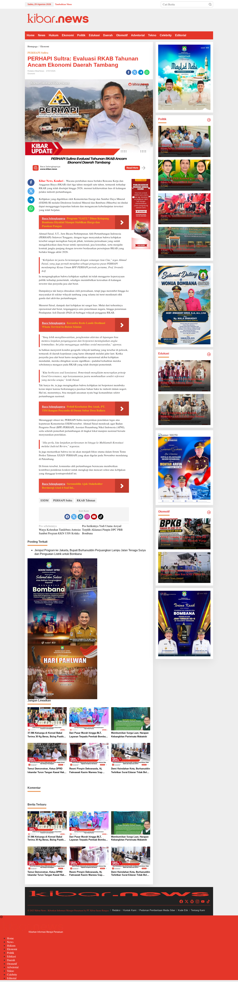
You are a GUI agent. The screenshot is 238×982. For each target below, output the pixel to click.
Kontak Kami (129, 910)
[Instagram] (87, 516)
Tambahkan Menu (63, 4)
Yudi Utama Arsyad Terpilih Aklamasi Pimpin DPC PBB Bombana (102, 529)
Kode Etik (183, 910)
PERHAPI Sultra (38, 53)
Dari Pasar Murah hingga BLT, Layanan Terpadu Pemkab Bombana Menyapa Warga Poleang (88, 735)
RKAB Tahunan (86, 500)
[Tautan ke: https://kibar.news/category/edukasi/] (209, 354)
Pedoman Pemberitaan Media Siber (157, 910)
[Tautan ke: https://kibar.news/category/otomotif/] (209, 512)
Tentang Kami (198, 910)
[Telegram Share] (140, 72)
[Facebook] (67, 516)
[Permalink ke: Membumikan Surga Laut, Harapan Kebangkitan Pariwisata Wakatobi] (130, 718)
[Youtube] (94, 516)
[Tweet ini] (134, 72)
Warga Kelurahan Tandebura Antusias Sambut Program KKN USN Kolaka (60, 529)
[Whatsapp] (146, 72)
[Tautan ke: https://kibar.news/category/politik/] (209, 120)
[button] (210, 4)
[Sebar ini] (128, 72)
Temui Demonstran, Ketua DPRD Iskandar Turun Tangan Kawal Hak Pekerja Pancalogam (46, 770)
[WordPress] (80, 516)
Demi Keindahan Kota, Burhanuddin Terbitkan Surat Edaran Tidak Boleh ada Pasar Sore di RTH (130, 770)
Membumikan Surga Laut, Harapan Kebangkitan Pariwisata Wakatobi (130, 735)
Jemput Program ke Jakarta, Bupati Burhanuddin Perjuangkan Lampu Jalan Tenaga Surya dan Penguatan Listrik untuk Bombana (90, 552)
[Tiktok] (100, 516)
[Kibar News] (58, 19)
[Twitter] (74, 516)
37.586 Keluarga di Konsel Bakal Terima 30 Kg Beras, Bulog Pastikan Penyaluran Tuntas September (47, 735)
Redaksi (116, 910)
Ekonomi (31, 73)
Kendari (58, 181)
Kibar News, (46, 181)
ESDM (44, 500)
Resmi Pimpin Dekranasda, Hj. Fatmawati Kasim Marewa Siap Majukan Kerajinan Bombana (85, 770)
